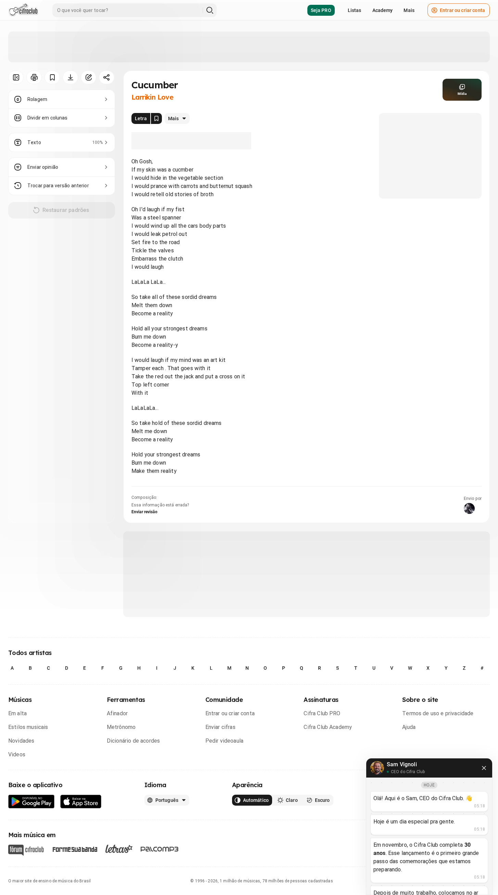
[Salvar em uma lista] (52, 77)
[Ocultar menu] (16, 77)
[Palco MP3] (160, 849)
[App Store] (81, 802)
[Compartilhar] (106, 77)
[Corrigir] (88, 77)
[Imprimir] (34, 77)
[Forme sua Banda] (74, 849)
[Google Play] (31, 802)
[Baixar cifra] (70, 77)
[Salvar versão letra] (156, 118)
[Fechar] (483, 767)
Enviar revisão (144, 511)
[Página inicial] (23, 10)
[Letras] (118, 849)
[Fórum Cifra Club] (26, 850)
